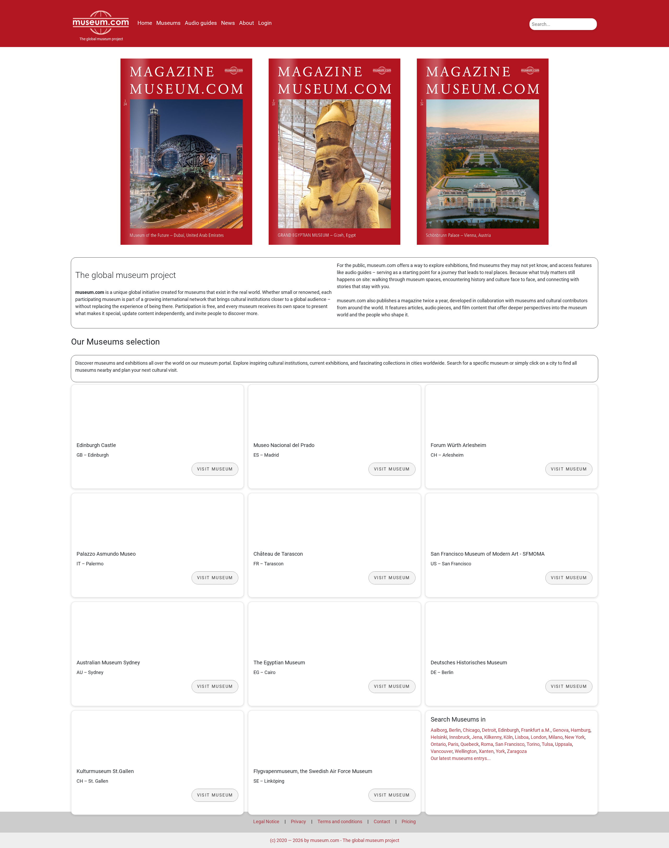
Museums (168, 23)
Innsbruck (459, 737)
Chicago (471, 730)
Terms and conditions (340, 821)
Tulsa (547, 744)
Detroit (489, 730)
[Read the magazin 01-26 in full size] (483, 152)
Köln (508, 737)
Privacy (298, 821)
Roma (487, 744)
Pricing (409, 821)
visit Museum (215, 469)
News (228, 23)
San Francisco (509, 744)
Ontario (438, 744)
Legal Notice (266, 821)
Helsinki (439, 737)
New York (575, 737)
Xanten (486, 751)
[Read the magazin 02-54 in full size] (334, 152)
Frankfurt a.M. (536, 730)
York (500, 751)
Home (144, 23)
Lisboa (522, 737)
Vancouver (442, 751)
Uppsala (563, 744)
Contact (382, 821)
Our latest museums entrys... (461, 758)
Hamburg (580, 730)
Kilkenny (492, 737)
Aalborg (439, 730)
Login (265, 23)
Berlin (455, 730)
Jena (477, 737)
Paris (453, 744)
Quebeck (469, 744)
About (246, 23)
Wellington (466, 751)
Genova (561, 730)
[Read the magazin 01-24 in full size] (186, 152)
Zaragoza (517, 751)
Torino (533, 744)
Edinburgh (508, 730)
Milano (556, 737)
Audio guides (201, 23)
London (538, 737)
